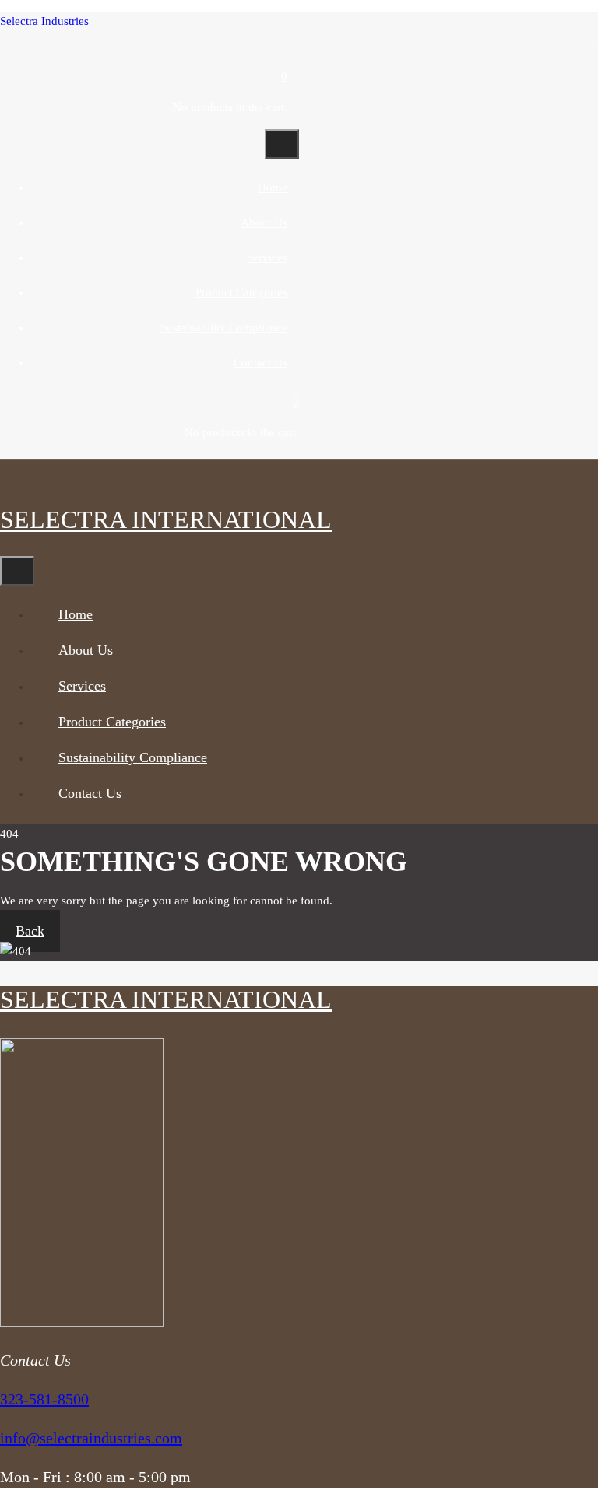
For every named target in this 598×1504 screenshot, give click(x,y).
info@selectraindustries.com (91, 1437)
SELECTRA (166, 519)
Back (30, 931)
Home (272, 187)
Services (267, 257)
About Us (264, 222)
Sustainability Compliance (223, 327)
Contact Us (260, 362)
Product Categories (241, 292)
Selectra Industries (44, 21)
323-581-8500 (44, 1399)
